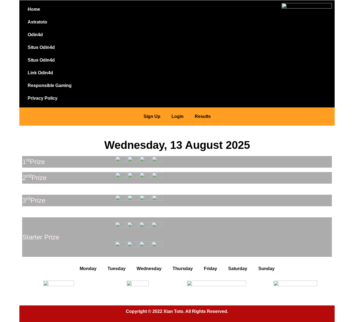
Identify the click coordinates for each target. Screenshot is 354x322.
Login (177, 116)
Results (203, 116)
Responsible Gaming (50, 85)
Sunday (266, 268)
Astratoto (37, 22)
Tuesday (117, 268)
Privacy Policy (43, 98)
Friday (210, 268)
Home (34, 9)
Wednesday (149, 268)
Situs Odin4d (41, 47)
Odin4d (35, 34)
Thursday (183, 268)
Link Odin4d (40, 72)
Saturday (237, 268)
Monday (88, 268)
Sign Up (152, 116)
